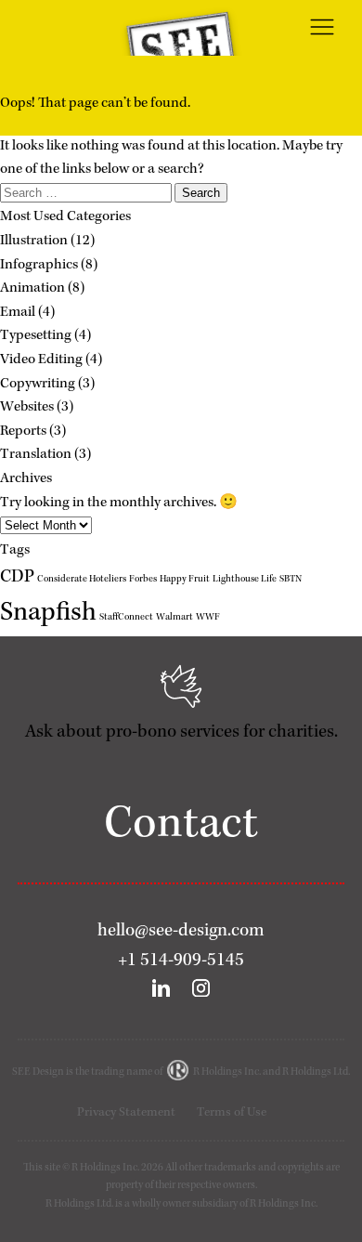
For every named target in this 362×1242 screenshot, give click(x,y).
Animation (32, 288)
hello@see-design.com (181, 931)
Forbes (143, 579)
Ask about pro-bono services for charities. (181, 733)
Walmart (174, 617)
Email (17, 313)
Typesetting (35, 336)
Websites (27, 407)
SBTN (290, 579)
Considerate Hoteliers (81, 579)
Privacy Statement (126, 1112)
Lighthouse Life (245, 579)
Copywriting (37, 384)
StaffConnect (126, 617)
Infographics (39, 265)
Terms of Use (231, 1112)
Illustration (34, 241)
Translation (35, 455)
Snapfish (48, 614)
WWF (208, 617)
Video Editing (41, 360)
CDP (17, 578)
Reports (23, 432)
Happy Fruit (185, 579)
